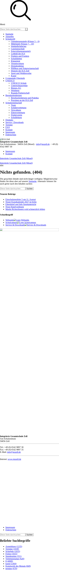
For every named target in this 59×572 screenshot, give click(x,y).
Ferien (11, 554)
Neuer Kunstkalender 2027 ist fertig (20, 202)
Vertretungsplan (14, 559)
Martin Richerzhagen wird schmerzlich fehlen (25, 209)
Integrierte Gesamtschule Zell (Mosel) (16, 158)
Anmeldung (13, 546)
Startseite (32, 181)
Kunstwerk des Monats (18, 566)
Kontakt (8, 154)
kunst (10, 563)
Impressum (10, 151)
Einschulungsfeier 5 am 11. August (20, 199)
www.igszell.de (14, 459)
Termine (12, 549)
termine (11, 568)
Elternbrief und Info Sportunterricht (20, 204)
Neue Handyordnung (14, 207)
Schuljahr (12, 551)
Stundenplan (13, 556)
